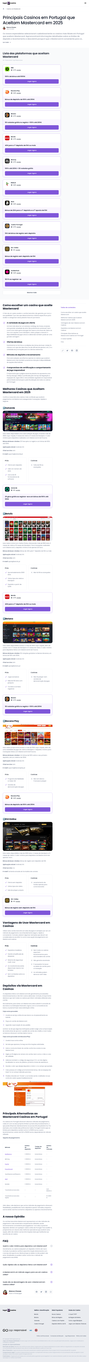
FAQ (62, 342)
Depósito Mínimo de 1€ (59, 1324)
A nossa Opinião (66, 339)
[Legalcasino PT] (9, 3)
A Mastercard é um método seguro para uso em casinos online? (25, 1273)
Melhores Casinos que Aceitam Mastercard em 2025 (71, 319)
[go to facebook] (36, 1292)
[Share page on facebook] (72, 350)
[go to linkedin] (46, 1292)
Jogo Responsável (70, 1336)
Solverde (36, 1320)
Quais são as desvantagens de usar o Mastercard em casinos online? (24, 1283)
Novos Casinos (56, 1314)
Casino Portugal (39, 1324)
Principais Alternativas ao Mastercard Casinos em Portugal (72, 334)
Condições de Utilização (56, 1336)
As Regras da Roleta (74, 1317)
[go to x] (41, 1292)
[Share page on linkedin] (77, 350)
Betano (36, 1317)
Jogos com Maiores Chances (77, 1324)
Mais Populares (57, 1310)
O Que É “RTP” (73, 1314)
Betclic (36, 1314)
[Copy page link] (62, 350)
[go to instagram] (50, 1292)
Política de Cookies (81, 1336)
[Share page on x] (67, 350)
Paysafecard (9, 1169)
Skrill (6, 1179)
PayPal (7, 1164)
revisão (19, 70)
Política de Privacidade (43, 1336)
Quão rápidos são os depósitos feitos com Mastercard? (25, 1265)
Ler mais (6, 42)
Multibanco (8, 1154)
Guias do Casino (74, 1310)
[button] (85, 3)
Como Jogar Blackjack (75, 1320)
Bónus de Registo (57, 1317)
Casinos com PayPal (58, 1320)
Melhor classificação (41, 1310)
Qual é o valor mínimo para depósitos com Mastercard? (25, 1246)
